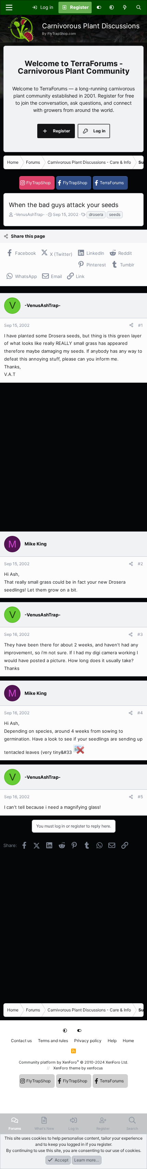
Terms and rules (53, 1040)
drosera (96, 214)
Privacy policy (88, 1040)
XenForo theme (66, 1068)
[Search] (139, 7)
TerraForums (112, 182)
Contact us (21, 1040)
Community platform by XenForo (73, 1062)
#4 (140, 712)
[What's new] (125, 7)
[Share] (131, 325)
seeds (114, 214)
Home (128, 1040)
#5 (140, 796)
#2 (140, 563)
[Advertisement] (73, 457)
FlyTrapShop (38, 182)
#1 (140, 325)
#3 (140, 634)
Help (112, 1040)
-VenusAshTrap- (29, 214)
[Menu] (8, 7)
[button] (111, 7)
